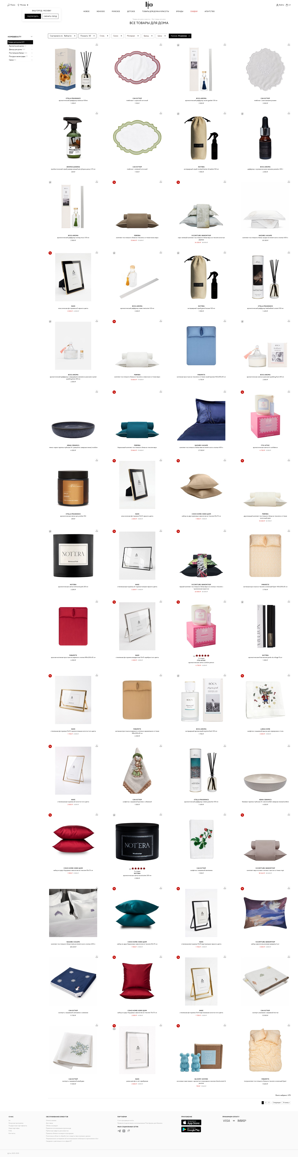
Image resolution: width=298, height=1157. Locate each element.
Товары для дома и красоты (155, 12)
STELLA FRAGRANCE (73, 98)
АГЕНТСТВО (210, 12)
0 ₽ (290, 5)
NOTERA (201, 167)
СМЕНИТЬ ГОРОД (50, 16)
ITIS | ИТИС (265, 445)
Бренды (179, 12)
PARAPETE (201, 375)
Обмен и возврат (52, 1126)
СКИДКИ (193, 12)
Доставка (49, 1123)
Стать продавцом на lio (125, 1120)
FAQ (10, 1131)
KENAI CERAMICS (73, 445)
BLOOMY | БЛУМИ (201, 1079)
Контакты (12, 1133)
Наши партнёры (14, 1128)
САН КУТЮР (137, 98)
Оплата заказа (51, 1120)
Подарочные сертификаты (18, 1126)
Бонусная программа (16, 1123)
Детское (131, 12)
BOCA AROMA (201, 98)
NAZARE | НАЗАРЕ (265, 235)
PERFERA (137, 235)
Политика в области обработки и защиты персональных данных (68, 1136)
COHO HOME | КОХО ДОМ (201, 514)
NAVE (73, 306)
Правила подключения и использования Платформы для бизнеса (139, 1123)
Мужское (116, 12)
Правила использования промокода (58, 1128)
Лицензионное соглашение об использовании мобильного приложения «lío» (72, 1139)
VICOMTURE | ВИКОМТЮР (201, 235)
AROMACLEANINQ (73, 167)
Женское (101, 12)
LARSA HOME (265, 729)
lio (9, 1120)
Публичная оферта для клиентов (57, 1131)
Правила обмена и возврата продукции (59, 1133)
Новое (86, 12)
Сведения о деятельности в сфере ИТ (59, 1141)
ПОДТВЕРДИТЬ (33, 16)
